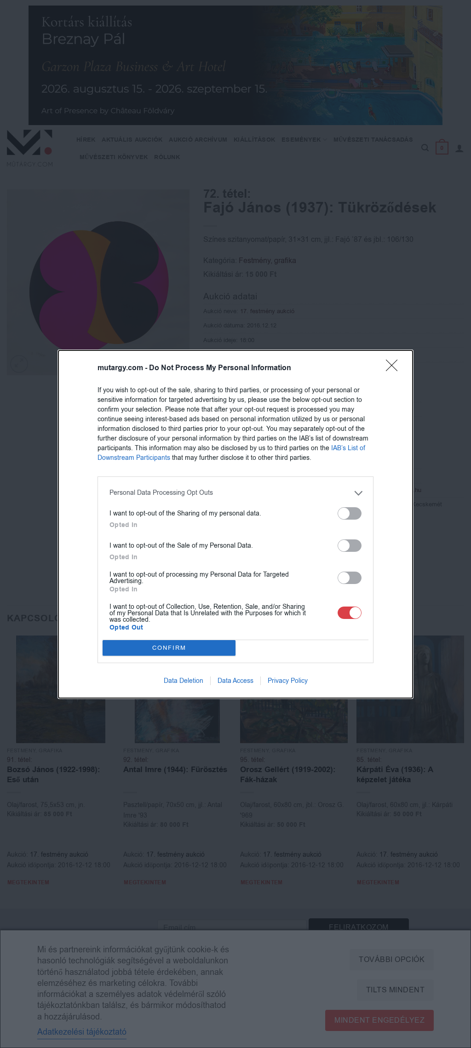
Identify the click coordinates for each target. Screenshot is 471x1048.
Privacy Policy (288, 680)
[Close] (394, 368)
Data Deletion (183, 680)
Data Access (235, 680)
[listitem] (235, 493)
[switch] (350, 513)
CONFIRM (169, 648)
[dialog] (235, 524)
